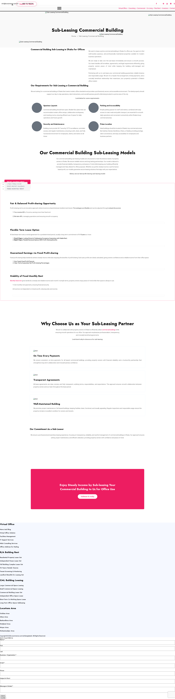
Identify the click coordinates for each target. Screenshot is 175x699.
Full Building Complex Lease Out (11, 564)
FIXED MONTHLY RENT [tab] (15, 189)
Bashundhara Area (6, 620)
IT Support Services (6, 540)
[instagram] (174, 4)
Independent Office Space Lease (11, 596)
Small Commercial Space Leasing (11, 589)
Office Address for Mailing (9, 547)
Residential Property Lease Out (11, 557)
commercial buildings (109, 330)
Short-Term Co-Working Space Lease (13, 599)
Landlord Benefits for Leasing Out (12, 575)
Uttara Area (4, 617)
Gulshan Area (4, 613)
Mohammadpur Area (7, 631)
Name (2, 639)
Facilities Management (7, 536)
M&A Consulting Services (8, 543)
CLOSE (3, 698)
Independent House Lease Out (10, 561)
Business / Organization (8, 655)
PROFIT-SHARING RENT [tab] (15, 182)
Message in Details (6, 686)
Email (2, 663)
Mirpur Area (4, 627)
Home (73, 36)
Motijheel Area (5, 624)
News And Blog (5, 529)
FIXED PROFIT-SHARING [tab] (16, 186)
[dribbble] (159, 3)
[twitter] (153, 3)
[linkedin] (170, 4)
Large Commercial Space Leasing (11, 585)
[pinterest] (163, 4)
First (1, 645)
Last (1, 651)
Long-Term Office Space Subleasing (12, 603)
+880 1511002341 (28, 3)
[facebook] (156, 4)
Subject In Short (5, 678)
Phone (2, 670)
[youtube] (167, 4)
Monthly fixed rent (16, 281)
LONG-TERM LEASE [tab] (14, 184)
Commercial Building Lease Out (11, 592)
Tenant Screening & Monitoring (11, 571)
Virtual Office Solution (7, 533)
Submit (3, 696)
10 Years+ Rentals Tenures (9, 568)
